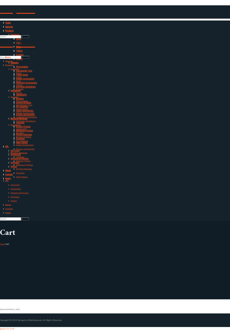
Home (2, 244)
